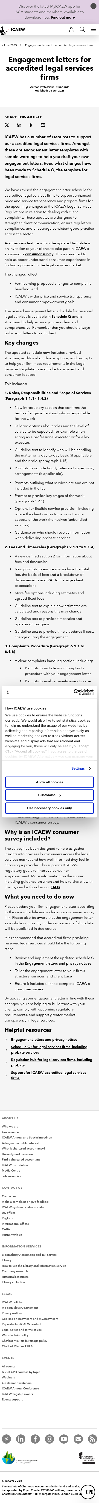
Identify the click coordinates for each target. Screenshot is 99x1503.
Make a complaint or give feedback (25, 1202)
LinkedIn (19, 125)
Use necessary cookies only (49, 808)
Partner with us (12, 1235)
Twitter (7, 125)
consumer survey (39, 254)
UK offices (8, 1213)
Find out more (63, 17)
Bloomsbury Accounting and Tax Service (29, 1255)
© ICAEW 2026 (12, 1480)
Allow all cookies (49, 782)
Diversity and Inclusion (17, 1154)
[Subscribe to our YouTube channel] (63, 1439)
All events (8, 1366)
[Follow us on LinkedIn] (20, 1439)
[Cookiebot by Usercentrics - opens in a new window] (73, 692)
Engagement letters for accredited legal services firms (59, 45)
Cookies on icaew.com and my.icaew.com (30, 1319)
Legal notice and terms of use (22, 1330)
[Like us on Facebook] (35, 1439)
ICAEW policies (12, 1302)
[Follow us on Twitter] (6, 1439)
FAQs (55, 887)
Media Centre (11, 1170)
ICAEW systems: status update (23, 1207)
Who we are (10, 1126)
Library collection (13, 1282)
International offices (15, 1224)
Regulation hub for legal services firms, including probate (51, 1062)
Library (7, 1260)
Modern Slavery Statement (20, 1308)
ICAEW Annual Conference (20, 1388)
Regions (7, 1218)
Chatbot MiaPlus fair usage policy (24, 1341)
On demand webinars (17, 1383)
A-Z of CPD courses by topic (21, 1372)
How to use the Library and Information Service (34, 1266)
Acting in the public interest (20, 1143)
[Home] (14, 29)
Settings (78, 768)
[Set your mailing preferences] (78, 1439)
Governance (10, 1132)
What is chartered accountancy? (23, 1148)
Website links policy (15, 1335)
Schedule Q (61, 316)
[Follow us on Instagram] (49, 1439)
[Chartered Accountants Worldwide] (86, 1458)
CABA (6, 1229)
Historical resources (15, 1277)
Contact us (9, 1196)
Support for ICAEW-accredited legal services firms (48, 1075)
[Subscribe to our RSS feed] (92, 1439)
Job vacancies (11, 1176)
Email (43, 125)
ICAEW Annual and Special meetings (27, 1137)
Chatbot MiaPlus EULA (17, 1346)
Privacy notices (12, 1313)
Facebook (31, 125)
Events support (12, 1399)
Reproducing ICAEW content (21, 1324)
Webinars (8, 1377)
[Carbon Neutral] (22, 1458)
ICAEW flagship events (17, 1394)
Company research (15, 1271)
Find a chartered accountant (21, 1159)
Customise (46, 795)
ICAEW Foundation (15, 1165)
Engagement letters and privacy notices (58, 963)
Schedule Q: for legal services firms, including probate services (49, 1050)
